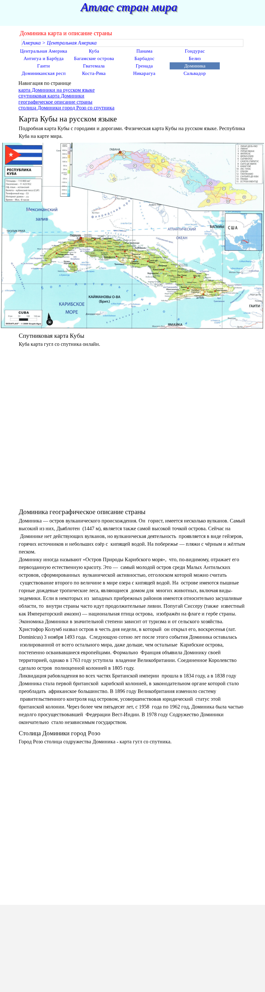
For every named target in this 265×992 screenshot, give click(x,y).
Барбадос (144, 58)
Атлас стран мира (129, 7)
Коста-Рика (94, 73)
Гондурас (195, 51)
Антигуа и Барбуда (44, 58)
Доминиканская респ (44, 73)
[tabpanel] (132, 95)
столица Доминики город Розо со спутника (66, 107)
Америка (31, 43)
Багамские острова (94, 58)
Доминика (195, 65)
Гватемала (94, 65)
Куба (94, 51)
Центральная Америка (72, 43)
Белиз (195, 58)
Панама (144, 51)
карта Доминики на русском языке (56, 90)
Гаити (43, 65)
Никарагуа (144, 73)
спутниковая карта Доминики (51, 95)
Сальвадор (195, 73)
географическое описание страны (55, 102)
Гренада (144, 65)
